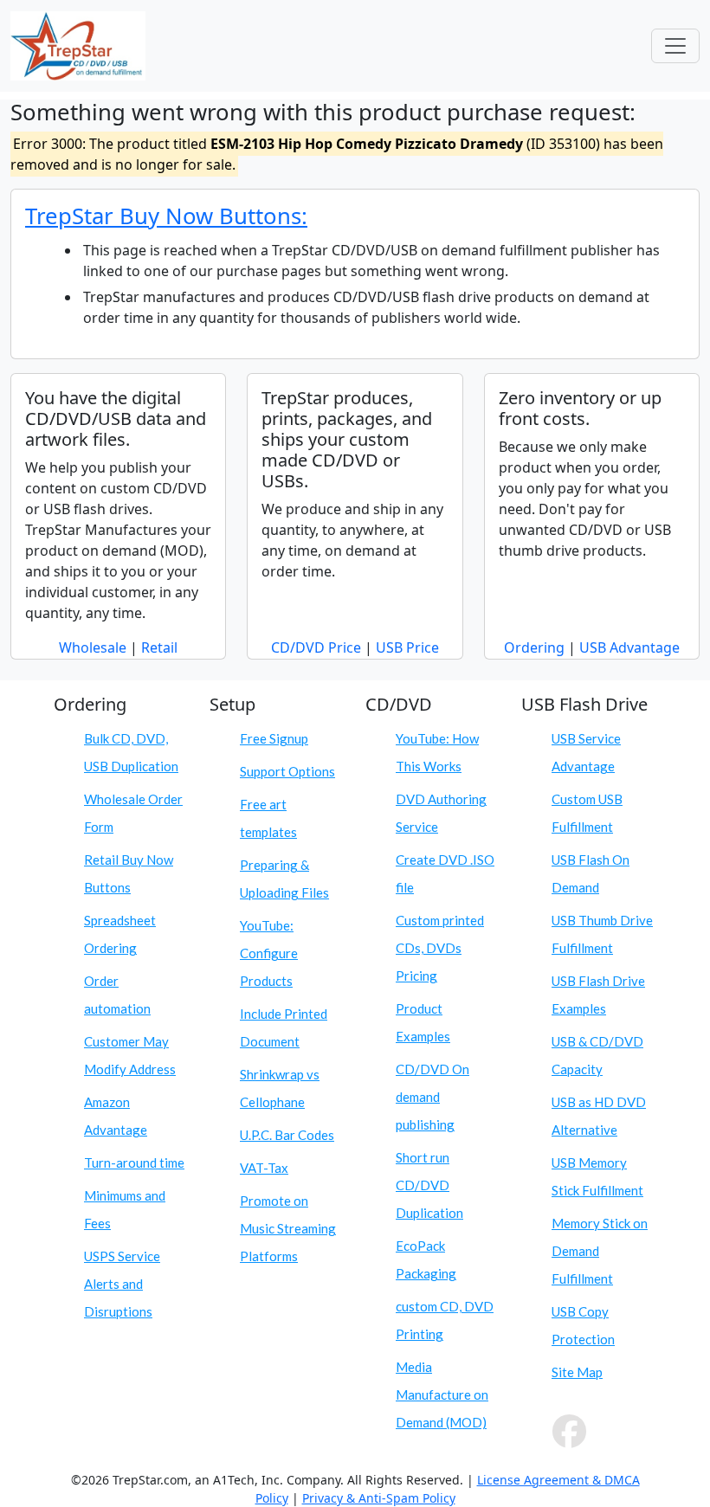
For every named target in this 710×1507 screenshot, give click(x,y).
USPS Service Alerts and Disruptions (122, 1283)
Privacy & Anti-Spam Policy (378, 1498)
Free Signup (274, 738)
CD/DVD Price (316, 647)
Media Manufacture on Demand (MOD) (442, 1394)
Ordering (534, 647)
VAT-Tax (264, 1167)
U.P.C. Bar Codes (287, 1135)
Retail (159, 647)
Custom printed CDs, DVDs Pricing (440, 947)
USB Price (407, 647)
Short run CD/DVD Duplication (429, 1185)
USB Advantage (629, 647)
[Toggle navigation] (675, 46)
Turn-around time (134, 1162)
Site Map (577, 1372)
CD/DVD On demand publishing (432, 1096)
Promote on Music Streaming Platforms (288, 1228)
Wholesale (92, 647)
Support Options (287, 771)
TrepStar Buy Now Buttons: (166, 216)
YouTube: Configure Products (269, 953)
